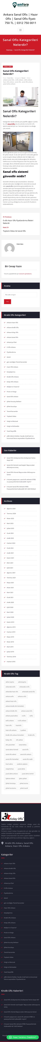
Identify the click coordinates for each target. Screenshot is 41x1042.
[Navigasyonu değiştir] (20, 30)
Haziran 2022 (11, 543)
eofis (31, 716)
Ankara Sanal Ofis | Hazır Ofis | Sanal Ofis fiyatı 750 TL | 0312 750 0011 (20, 19)
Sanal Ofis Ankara (12, 397)
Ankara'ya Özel (11, 342)
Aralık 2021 (10, 553)
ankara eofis (10, 696)
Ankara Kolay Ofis (12, 332)
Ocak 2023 (10, 533)
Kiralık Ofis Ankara (13, 377)
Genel (23, 78)
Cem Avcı (10, 78)
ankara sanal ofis (8, 80)
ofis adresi (19, 740)
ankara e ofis (22, 696)
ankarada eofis (10, 687)
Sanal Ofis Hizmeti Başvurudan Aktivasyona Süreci (20, 1012)
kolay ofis (9, 740)
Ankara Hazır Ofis (12, 322)
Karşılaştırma (11, 372)
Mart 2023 (10, 523)
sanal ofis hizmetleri (12, 759)
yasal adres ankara (9, 84)
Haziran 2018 (11, 662)
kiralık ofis (31, 735)
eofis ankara (28, 80)
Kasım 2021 (10, 558)
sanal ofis (18, 82)
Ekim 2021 (10, 563)
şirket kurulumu (11, 788)
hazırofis (18, 725)
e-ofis (23, 716)
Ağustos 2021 (11, 573)
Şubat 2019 (10, 652)
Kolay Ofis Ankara (12, 382)
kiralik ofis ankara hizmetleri (15, 735)
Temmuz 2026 (11, 513)
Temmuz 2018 (11, 657)
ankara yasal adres (12, 716)
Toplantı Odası (11, 416)
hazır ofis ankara (8, 82)
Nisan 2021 (10, 587)
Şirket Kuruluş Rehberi (14, 401)
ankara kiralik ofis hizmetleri (15, 706)
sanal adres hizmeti (12, 749)
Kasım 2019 (10, 622)
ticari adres (9, 764)
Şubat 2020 (10, 617)
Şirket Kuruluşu (12, 406)
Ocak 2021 (10, 597)
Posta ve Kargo (12, 392)
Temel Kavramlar (12, 411)
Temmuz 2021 (11, 578)
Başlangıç (9, 50)
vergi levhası (10, 769)
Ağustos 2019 (11, 627)
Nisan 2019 (10, 642)
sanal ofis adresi (11, 754)
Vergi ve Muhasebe (13, 426)
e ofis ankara (19, 80)
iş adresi (23, 730)
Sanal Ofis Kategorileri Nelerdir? (24, 50)
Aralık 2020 (10, 602)
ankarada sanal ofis (28, 692)
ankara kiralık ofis (11, 711)
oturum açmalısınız (25, 274)
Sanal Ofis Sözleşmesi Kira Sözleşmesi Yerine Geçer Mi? (21, 1000)
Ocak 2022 (10, 548)
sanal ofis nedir (28, 759)
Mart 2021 (10, 592)
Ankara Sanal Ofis (12, 337)
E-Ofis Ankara (11, 347)
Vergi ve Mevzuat (12, 421)
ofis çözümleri (10, 745)
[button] (23, 1037)
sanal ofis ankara (27, 82)
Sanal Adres (22, 745)
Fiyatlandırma (11, 352)
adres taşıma (10, 682)
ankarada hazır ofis (12, 692)
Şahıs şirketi (23, 778)
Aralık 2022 (10, 538)
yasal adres (21, 769)
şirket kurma (24, 783)
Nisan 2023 (10, 518)
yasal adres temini (28, 774)
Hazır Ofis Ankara (12, 367)
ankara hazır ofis (11, 701)
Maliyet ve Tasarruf (13, 387)
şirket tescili (24, 788)
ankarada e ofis (24, 687)
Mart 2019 (10, 647)
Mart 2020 (10, 612)
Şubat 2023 (10, 528)
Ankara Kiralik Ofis (13, 327)
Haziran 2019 (11, 632)
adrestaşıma (22, 682)
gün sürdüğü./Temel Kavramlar (17, 362)
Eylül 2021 (10, 568)
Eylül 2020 (10, 607)
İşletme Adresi (10, 778)
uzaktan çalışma (22, 764)
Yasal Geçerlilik (11, 431)
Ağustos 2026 (11, 509)
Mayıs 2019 (10, 637)
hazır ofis (9, 725)
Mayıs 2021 (10, 583)
